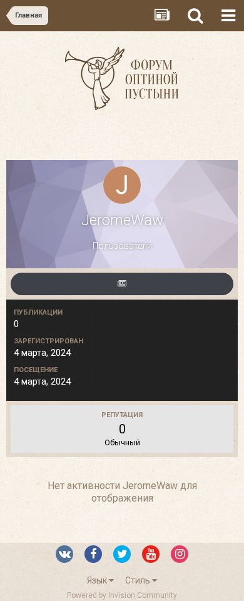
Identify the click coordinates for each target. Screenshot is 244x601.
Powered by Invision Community (122, 595)
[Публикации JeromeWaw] (122, 284)
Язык (98, 580)
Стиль (138, 580)
